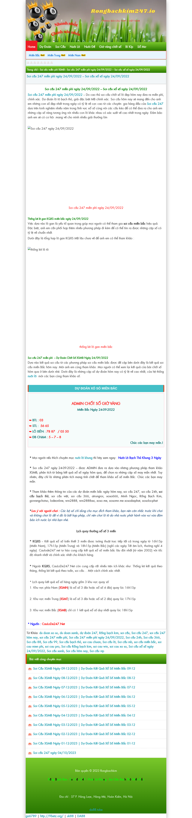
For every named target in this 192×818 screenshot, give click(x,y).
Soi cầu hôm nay (77, 650)
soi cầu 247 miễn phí (53, 637)
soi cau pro (52, 646)
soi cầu (125, 632)
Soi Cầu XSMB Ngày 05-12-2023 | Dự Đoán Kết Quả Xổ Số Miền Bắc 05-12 (84, 705)
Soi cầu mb (125, 641)
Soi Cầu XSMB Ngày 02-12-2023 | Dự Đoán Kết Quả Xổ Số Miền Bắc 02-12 (84, 733)
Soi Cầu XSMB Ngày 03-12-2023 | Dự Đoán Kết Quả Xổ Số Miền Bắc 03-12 (84, 724)
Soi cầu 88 (34, 641)
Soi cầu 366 (151, 637)
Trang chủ (32, 69)
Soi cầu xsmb (55, 650)
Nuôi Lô (75, 46)
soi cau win (100, 646)
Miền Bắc (34, 55)
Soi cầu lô (109, 641)
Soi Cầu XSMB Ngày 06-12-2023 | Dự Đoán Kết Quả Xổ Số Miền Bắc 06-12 (84, 696)
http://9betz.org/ (51, 815)
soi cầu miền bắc (145, 641)
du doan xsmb (69, 632)
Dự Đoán (45, 46)
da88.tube (96, 809)
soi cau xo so (118, 646)
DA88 (81, 815)
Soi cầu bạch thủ (70, 641)
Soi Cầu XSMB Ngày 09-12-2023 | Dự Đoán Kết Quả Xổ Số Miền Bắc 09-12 (84, 668)
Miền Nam (74, 55)
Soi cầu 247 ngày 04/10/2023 (54, 752)
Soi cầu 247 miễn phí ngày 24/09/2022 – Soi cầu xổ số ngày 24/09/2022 (78, 76)
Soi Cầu (60, 46)
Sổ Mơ (141, 46)
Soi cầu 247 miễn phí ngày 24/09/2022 (96, 637)
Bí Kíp (129, 46)
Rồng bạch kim (108, 632)
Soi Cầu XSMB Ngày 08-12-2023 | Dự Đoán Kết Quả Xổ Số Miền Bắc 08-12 (84, 677)
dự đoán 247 (88, 632)
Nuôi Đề (89, 46)
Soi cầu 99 (50, 641)
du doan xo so (48, 632)
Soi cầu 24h (134, 637)
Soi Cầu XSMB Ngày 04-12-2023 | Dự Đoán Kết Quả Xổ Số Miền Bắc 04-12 (84, 715)
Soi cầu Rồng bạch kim (76, 646)
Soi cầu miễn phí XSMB (52, 69)
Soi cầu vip (97, 650)
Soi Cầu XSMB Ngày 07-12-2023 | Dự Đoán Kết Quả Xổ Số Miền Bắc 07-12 (84, 687)
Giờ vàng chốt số (110, 46)
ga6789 (31, 815)
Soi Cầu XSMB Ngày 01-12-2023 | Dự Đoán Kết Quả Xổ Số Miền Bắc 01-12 (84, 743)
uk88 (70, 815)
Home (31, 46)
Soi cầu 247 (155, 103)
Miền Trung (54, 55)
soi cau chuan (92, 641)
